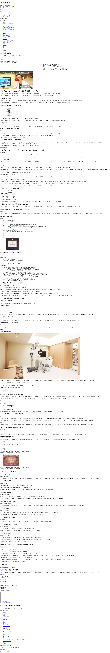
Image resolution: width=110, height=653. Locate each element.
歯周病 (4, 622)
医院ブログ (5, 642)
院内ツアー (5, 614)
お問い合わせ (5, 619)
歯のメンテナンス (6, 626)
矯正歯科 (4, 634)
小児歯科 (4, 635)
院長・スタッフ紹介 (13, 252)
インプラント (5, 627)
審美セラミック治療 (7, 631)
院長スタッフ (5, 613)
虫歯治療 (4, 621)
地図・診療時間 (6, 616)
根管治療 (4, 623)
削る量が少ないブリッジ (8, 629)
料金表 (6, 590)
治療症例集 (5, 567)
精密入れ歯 (5, 628)
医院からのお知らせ (7, 641)
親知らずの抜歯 (6, 624)
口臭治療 (4, 637)
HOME (4, 612)
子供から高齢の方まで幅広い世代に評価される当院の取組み (15, 639)
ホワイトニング (6, 636)
